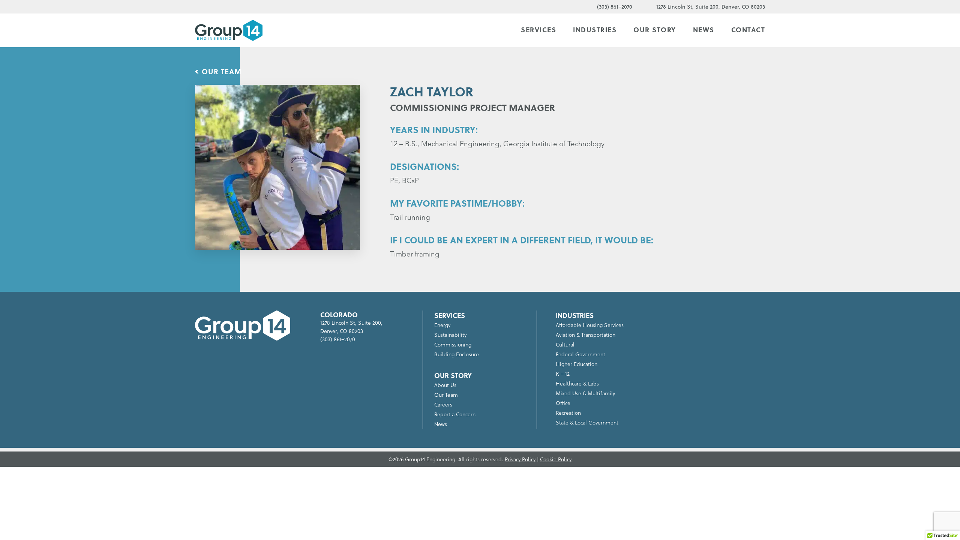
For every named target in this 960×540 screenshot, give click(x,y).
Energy (442, 325)
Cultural (565, 344)
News (703, 29)
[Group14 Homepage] (228, 30)
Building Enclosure (456, 354)
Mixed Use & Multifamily (585, 393)
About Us (445, 385)
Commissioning (452, 344)
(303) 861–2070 (614, 6)
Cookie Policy (556, 459)
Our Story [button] (654, 29)
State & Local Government (587, 422)
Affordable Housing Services (590, 325)
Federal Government (580, 354)
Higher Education (576, 364)
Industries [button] (594, 29)
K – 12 (563, 374)
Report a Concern (455, 414)
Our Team (222, 71)
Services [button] (538, 29)
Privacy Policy (520, 459)
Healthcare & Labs (577, 383)
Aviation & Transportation (585, 335)
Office (563, 403)
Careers (443, 404)
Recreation (568, 413)
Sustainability (450, 335)
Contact (748, 29)
